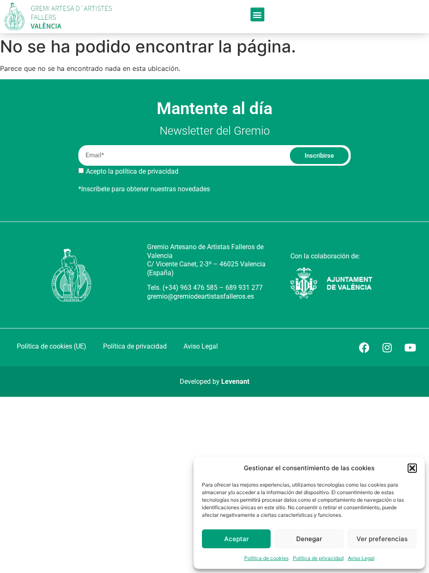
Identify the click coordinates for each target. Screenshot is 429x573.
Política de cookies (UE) (51, 346)
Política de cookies (266, 558)
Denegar (309, 539)
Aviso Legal (361, 558)
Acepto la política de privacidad (132, 171)
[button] (412, 468)
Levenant (235, 381)
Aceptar (236, 539)
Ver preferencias (382, 539)
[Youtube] (410, 347)
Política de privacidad (318, 558)
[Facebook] (364, 347)
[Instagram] (387, 347)
